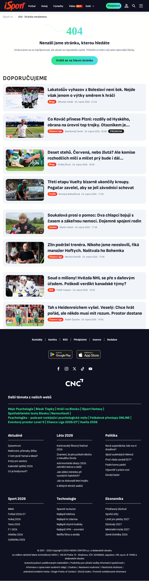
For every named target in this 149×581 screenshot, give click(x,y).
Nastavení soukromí (89, 567)
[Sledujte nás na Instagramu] (66, 369)
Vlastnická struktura (111, 567)
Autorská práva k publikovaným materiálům (46, 562)
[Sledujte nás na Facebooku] (58, 369)
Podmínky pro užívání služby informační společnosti (97, 562)
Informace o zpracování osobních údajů (46, 567)
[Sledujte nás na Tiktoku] (82, 369)
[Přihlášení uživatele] (126, 5)
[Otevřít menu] (141, 6)
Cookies (72, 567)
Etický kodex (84, 571)
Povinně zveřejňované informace (109, 571)
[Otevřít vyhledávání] (133, 5)
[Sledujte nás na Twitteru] (74, 369)
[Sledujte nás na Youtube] (90, 369)
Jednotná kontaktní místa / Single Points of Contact (49, 571)
